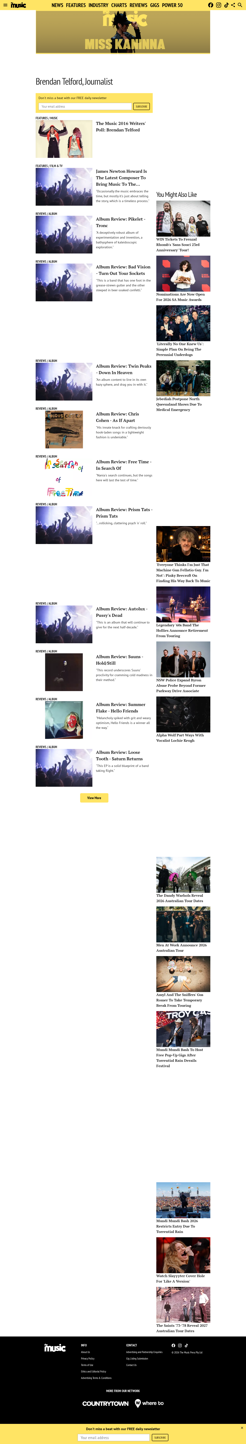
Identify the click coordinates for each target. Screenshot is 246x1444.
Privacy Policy (87, 1358)
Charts (119, 5)
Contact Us (131, 1364)
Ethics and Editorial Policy (93, 1371)
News (57, 5)
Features (76, 5)
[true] (242, 1428)
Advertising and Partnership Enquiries (144, 1352)
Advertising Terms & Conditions (96, 1377)
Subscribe (141, 106)
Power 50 (172, 5)
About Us (85, 1352)
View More (94, 798)
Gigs (154, 5)
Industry (98, 5)
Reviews (138, 5)
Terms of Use (87, 1364)
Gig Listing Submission (137, 1358)
